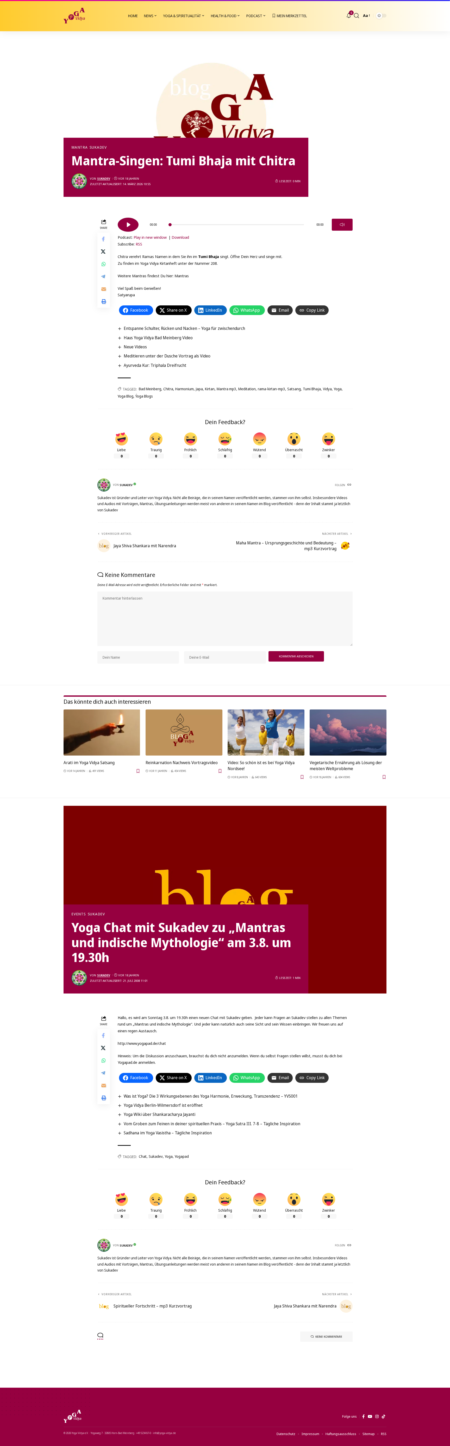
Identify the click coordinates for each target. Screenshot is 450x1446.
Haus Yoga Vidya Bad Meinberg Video (158, 338)
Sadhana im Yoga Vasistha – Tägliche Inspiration (168, 1133)
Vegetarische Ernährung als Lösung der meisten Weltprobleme (346, 765)
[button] (356, 15)
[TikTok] (383, 1416)
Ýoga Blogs (144, 396)
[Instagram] (377, 1416)
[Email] (103, 289)
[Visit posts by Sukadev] (79, 181)
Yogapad (182, 1156)
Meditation (247, 388)
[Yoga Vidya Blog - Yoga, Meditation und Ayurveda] (74, 15)
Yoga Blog (125, 396)
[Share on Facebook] (103, 239)
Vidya (327, 388)
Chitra (168, 388)
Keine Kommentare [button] (328, 1336)
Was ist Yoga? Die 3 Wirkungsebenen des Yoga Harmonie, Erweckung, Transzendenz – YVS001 (211, 1096)
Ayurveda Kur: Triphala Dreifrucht (155, 365)
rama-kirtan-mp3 (271, 388)
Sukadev (98, 147)
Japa (199, 388)
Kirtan (210, 388)
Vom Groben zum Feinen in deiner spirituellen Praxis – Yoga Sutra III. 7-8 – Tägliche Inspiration (212, 1124)
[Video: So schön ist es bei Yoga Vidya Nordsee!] (266, 732)
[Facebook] (363, 1416)
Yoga (338, 388)
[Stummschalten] (342, 225)
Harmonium (184, 388)
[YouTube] (369, 1416)
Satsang (294, 388)
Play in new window (150, 237)
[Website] (350, 485)
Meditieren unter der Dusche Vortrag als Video (167, 356)
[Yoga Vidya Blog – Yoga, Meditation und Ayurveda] (72, 1416)
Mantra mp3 (226, 388)
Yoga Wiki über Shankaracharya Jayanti (159, 1114)
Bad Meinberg (150, 388)
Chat (143, 1156)
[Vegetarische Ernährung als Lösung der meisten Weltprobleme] (348, 732)
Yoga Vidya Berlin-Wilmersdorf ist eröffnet (163, 1105)
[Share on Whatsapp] (103, 264)
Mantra (79, 147)
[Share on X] (103, 251)
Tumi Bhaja (312, 388)
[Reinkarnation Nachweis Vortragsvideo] (184, 732)
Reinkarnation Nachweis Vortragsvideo (182, 762)
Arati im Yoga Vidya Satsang (89, 762)
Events (78, 914)
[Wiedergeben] (128, 225)
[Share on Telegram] (103, 276)
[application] (235, 223)
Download (180, 237)
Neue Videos (135, 347)
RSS (139, 244)
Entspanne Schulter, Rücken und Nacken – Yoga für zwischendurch (184, 328)
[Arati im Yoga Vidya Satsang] (102, 732)
